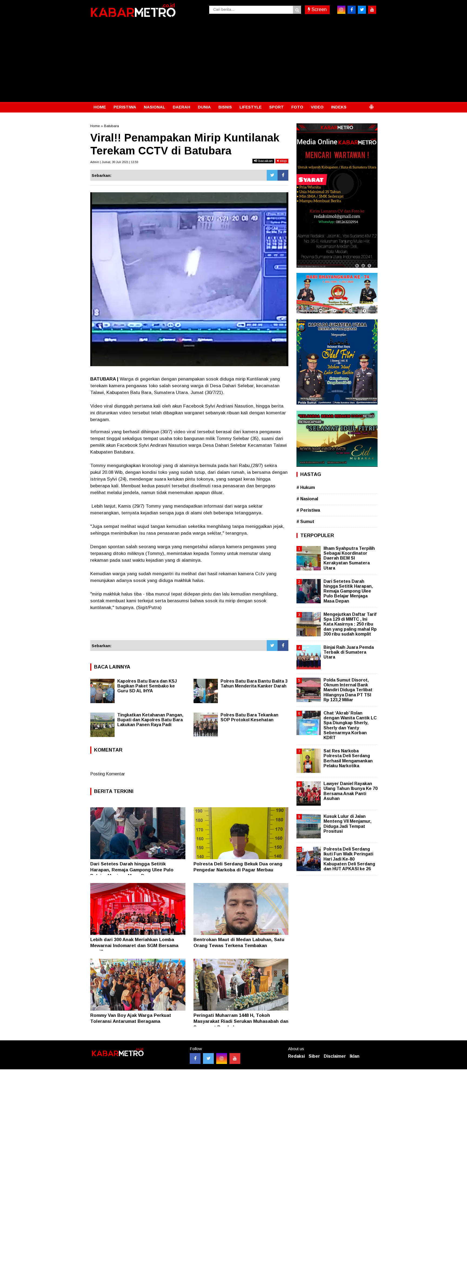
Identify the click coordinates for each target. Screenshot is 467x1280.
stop (283, 161)
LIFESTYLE (250, 107)
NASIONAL (154, 107)
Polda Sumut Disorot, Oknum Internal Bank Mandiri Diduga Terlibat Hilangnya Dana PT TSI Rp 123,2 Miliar (347, 690)
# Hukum (305, 487)
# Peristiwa (308, 510)
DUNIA (204, 107)
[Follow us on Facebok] (195, 1058)
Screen (318, 9)
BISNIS (225, 107)
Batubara (111, 126)
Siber (314, 1056)
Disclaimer (335, 1056)
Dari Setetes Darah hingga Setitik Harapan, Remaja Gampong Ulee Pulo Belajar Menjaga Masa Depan (132, 869)
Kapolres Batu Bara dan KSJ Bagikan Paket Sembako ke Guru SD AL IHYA (147, 686)
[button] (371, 104)
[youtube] (372, 10)
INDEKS (338, 107)
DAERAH (181, 107)
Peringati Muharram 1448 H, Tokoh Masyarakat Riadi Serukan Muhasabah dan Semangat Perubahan (241, 1021)
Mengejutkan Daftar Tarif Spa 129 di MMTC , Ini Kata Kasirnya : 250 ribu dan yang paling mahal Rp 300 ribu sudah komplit (350, 624)
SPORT (276, 107)
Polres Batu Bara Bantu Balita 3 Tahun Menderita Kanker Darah (254, 683)
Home (95, 126)
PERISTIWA (125, 107)
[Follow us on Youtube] (234, 1058)
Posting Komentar (107, 774)
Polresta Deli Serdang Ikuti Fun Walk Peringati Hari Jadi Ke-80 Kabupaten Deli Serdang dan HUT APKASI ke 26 (349, 859)
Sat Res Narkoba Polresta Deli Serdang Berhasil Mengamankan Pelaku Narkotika (348, 758)
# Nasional (307, 499)
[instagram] (341, 10)
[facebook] (352, 10)
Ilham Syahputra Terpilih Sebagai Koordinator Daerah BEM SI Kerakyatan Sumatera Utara (349, 558)
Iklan (354, 1056)
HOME (100, 107)
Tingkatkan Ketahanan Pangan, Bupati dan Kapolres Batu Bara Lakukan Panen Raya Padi (150, 720)
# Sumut (305, 521)
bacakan (265, 161)
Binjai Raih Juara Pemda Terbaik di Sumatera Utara (348, 652)
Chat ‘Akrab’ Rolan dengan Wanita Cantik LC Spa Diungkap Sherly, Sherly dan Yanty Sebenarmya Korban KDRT (350, 725)
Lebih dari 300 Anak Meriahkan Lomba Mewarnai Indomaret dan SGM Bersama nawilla (134, 945)
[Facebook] (283, 175)
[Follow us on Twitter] (208, 1058)
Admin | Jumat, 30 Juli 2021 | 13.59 (114, 162)
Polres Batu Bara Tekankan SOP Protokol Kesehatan (249, 717)
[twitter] (362, 10)
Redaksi (296, 1056)
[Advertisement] (233, 61)
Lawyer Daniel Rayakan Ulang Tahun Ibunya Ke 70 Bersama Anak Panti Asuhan (350, 791)
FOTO (297, 107)
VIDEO (317, 107)
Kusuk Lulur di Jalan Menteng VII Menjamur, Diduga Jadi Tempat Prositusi (347, 824)
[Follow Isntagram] (221, 1058)
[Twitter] (272, 175)
